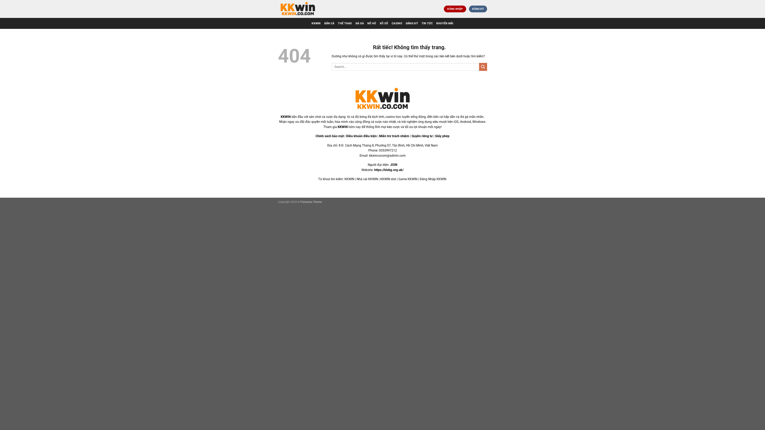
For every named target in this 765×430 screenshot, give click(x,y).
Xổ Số (384, 23)
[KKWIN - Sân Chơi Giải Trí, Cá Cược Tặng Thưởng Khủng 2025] (298, 9)
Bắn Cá (329, 23)
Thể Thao (345, 23)
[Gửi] (483, 67)
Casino (397, 23)
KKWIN (316, 23)
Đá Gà (360, 23)
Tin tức (427, 23)
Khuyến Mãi (444, 23)
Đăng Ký (412, 23)
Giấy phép (442, 136)
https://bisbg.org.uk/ (389, 170)
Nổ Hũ (371, 23)
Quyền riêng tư (422, 136)
